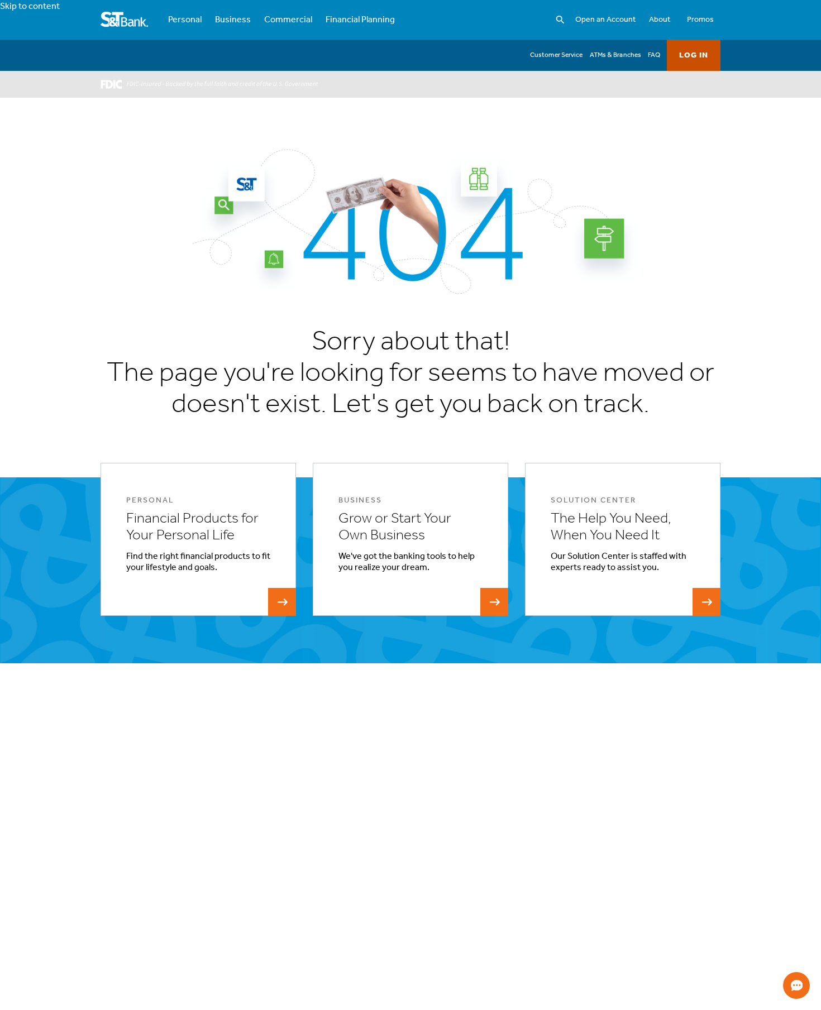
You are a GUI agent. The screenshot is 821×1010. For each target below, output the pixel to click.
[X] (211, 856)
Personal (185, 20)
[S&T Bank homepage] (125, 20)
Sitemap (584, 877)
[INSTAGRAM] (143, 856)
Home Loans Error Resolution (352, 931)
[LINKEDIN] (177, 856)
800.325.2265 (127, 994)
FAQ (654, 55)
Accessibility (477, 837)
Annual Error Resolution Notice (354, 917)
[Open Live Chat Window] (796, 985)
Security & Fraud (597, 864)
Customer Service (556, 55)
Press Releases (481, 917)
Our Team (473, 877)
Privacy (582, 837)
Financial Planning (360, 20)
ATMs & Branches (616, 55)
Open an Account (605, 20)
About (659, 20)
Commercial (288, 20)
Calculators (696, 837)
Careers (470, 890)
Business (233, 20)
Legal (579, 823)
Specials (692, 823)
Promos (700, 20)
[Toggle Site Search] (560, 20)
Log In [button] (693, 55)
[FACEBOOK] (109, 856)
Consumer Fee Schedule (345, 944)
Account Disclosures (338, 904)
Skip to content (30, 6)
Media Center (479, 904)
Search (495, 8)
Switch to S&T (329, 877)
